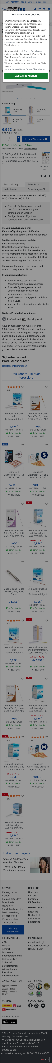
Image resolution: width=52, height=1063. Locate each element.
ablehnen (31, 57)
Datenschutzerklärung (14, 69)
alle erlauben (10, 42)
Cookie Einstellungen (33, 51)
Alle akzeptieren (26, 75)
